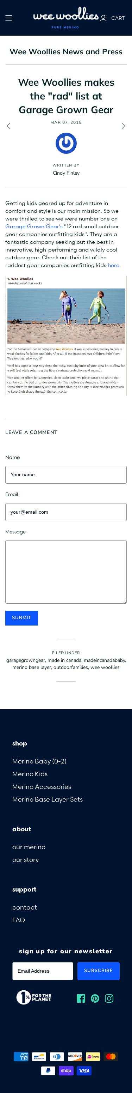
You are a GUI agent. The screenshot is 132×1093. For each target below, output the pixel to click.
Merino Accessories (41, 786)
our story (25, 859)
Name (12, 457)
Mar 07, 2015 (66, 122)
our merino (28, 847)
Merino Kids (30, 773)
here (113, 264)
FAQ (18, 920)
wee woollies (105, 667)
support (24, 889)
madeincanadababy (104, 660)
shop (19, 743)
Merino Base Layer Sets (47, 799)
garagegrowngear (25, 660)
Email (11, 494)
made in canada (64, 660)
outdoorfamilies (71, 667)
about (21, 829)
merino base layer (31, 667)
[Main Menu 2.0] (8, 18)
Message (15, 531)
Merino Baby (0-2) (39, 761)
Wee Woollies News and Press (66, 51)
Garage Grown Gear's (34, 226)
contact (24, 907)
